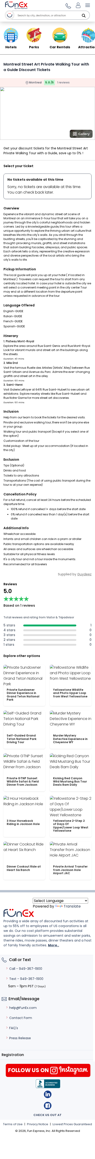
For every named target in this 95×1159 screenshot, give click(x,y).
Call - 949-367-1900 (25, 968)
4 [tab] (56, 136)
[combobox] (52, 15)
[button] (67, 5)
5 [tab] (63, 136)
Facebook (47, 1105)
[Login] (78, 5)
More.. (53, 945)
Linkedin (47, 1094)
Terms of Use (13, 1124)
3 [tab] (49, 136)
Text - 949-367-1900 (26, 978)
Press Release (20, 1038)
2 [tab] (42, 136)
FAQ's (13, 1028)
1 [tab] (35, 136)
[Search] (83, 15)
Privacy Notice (37, 1124)
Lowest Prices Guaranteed (72, 1124)
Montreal (35, 82)
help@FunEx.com (23, 1007)
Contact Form (20, 1018)
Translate (72, 906)
